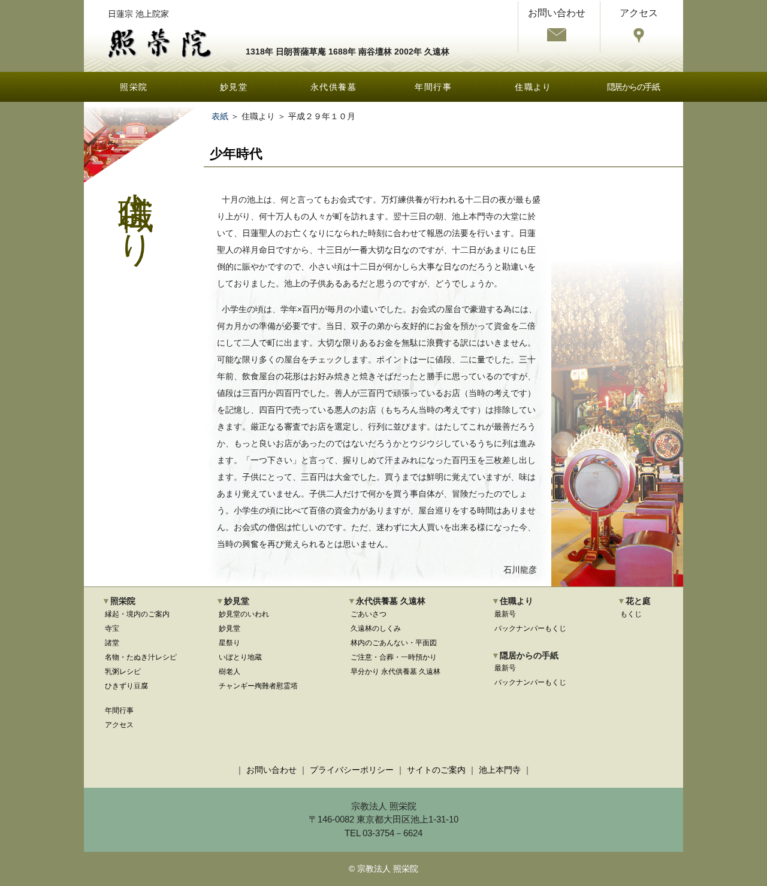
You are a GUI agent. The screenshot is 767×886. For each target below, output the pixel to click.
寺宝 (112, 628)
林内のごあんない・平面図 (394, 643)
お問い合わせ (271, 770)
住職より (533, 87)
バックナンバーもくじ (530, 628)
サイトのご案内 (436, 770)
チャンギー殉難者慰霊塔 (258, 686)
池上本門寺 (500, 770)
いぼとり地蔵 (240, 657)
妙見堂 (233, 87)
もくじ (631, 614)
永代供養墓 (333, 87)
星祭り (229, 643)
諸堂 (112, 643)
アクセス (119, 725)
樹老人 (229, 671)
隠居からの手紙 (633, 87)
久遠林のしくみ (376, 628)
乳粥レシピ (123, 671)
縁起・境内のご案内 (137, 614)
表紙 (220, 116)
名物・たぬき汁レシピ (141, 657)
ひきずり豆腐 (126, 686)
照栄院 (133, 87)
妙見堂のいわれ (244, 614)
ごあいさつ (368, 614)
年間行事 (433, 87)
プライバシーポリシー (352, 770)
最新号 (505, 614)
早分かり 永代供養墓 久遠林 (395, 671)
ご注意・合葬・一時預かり (394, 657)
